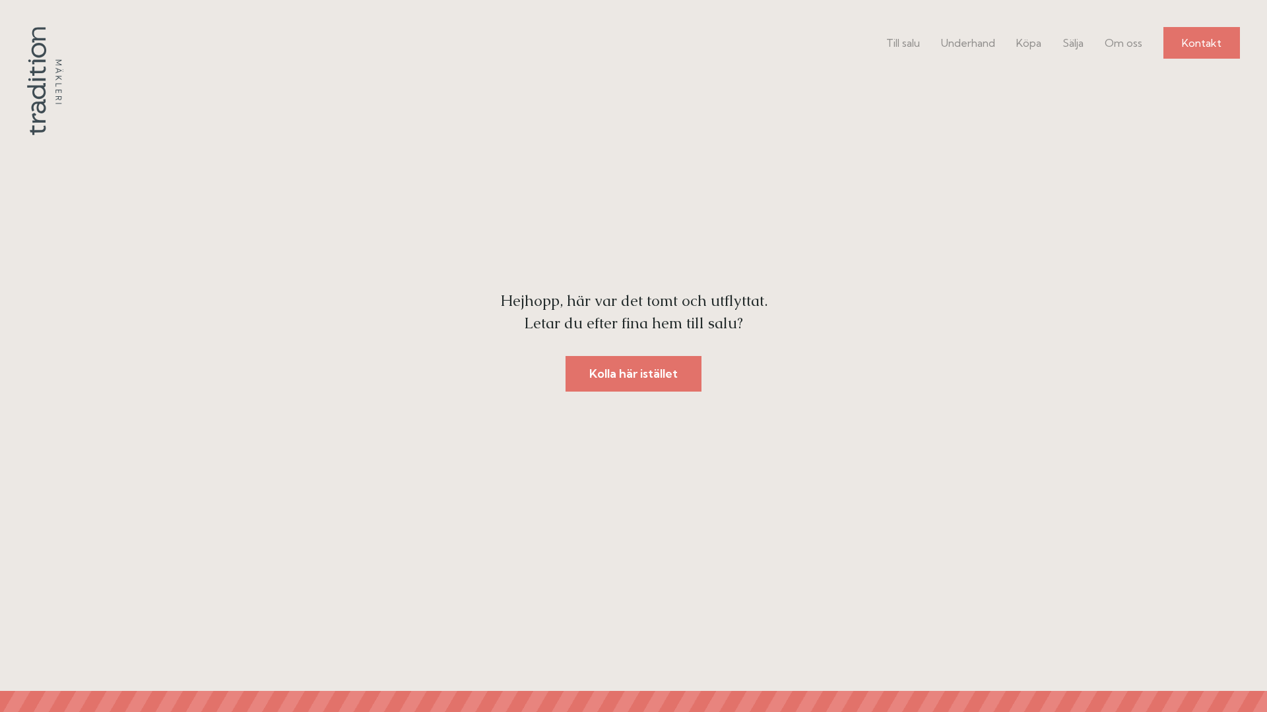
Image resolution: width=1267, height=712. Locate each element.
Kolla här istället (633, 373)
